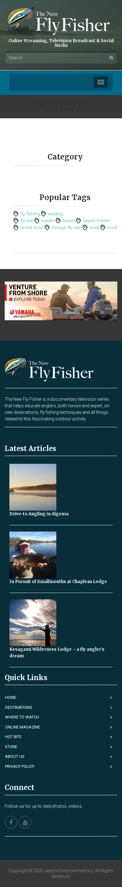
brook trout (32, 227)
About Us (14, 756)
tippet (69, 220)
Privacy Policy (19, 766)
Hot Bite (13, 736)
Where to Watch (22, 717)
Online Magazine (22, 727)
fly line (26, 220)
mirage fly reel (67, 227)
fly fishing (30, 214)
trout (112, 227)
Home (10, 697)
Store (11, 746)
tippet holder (96, 220)
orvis (94, 227)
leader (48, 220)
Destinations (18, 707)
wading (55, 214)
